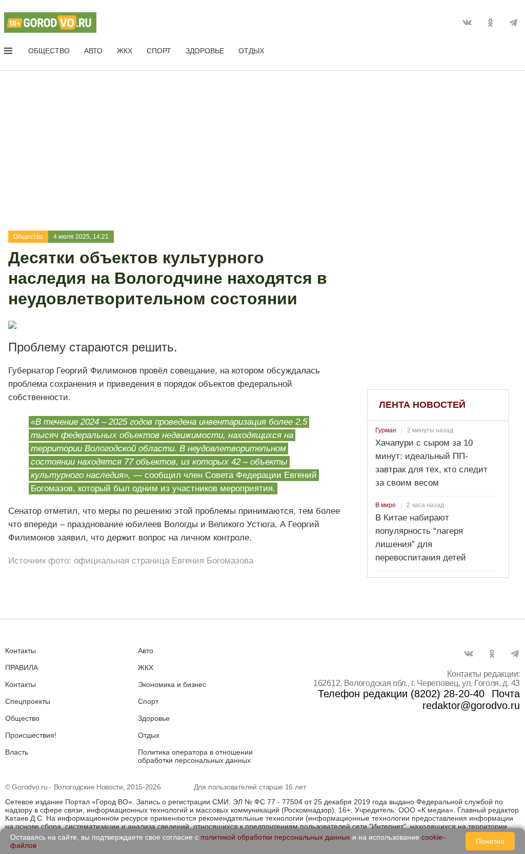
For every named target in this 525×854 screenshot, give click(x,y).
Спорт (159, 51)
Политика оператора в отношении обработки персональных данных (195, 756)
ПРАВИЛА (21, 667)
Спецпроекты (27, 701)
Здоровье (205, 51)
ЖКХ (124, 51)
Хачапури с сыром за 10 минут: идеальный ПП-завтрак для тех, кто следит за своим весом (431, 463)
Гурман (385, 430)
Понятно (490, 841)
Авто (93, 51)
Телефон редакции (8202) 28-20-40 (401, 693)
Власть (16, 752)
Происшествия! (30, 735)
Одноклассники (490, 22)
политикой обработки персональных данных (275, 837)
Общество (49, 51)
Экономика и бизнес (172, 684)
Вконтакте (467, 22)
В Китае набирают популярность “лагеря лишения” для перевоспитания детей (420, 538)
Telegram (513, 22)
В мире (385, 505)
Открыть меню (9, 53)
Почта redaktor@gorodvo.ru (471, 699)
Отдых (251, 51)
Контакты (20, 651)
